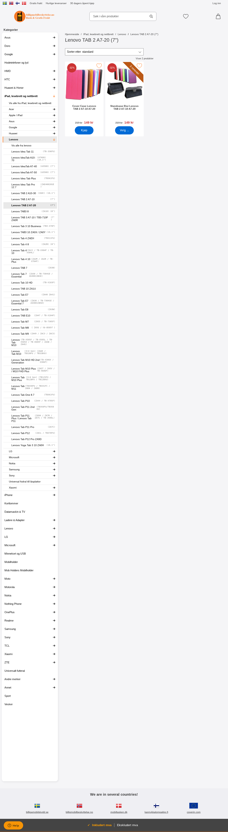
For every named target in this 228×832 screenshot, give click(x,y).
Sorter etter (80, 51)
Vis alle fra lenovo (21, 145)
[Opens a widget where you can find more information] (13, 825)
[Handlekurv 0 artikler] (219, 16)
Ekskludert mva (127, 825)
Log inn (217, 3)
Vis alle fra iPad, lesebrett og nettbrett (30, 103)
